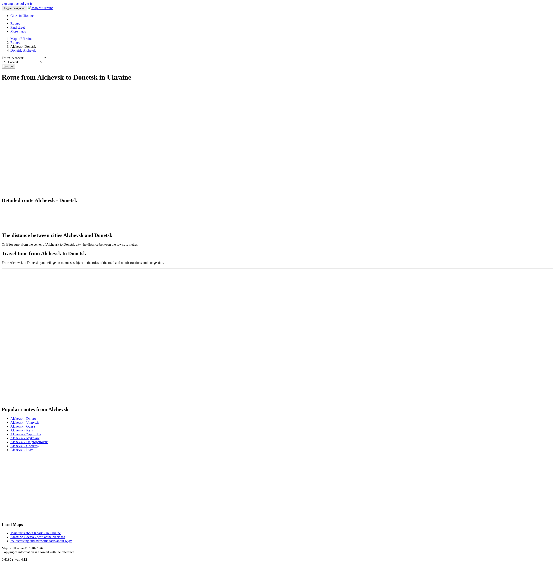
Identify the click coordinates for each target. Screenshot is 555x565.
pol (22, 3)
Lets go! (8, 66)
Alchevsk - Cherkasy (24, 446)
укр (4, 3)
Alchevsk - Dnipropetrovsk (29, 442)
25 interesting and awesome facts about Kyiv (41, 541)
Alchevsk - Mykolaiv (24, 438)
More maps (18, 31)
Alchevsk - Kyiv (21, 430)
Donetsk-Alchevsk (23, 50)
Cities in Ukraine (22, 16)
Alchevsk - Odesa (22, 426)
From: (6, 58)
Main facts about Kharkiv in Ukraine (35, 533)
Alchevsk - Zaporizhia (25, 434)
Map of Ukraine (42, 8)
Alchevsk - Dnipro (23, 418)
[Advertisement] (81, 96)
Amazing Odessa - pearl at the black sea (37, 537)
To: (4, 62)
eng (10, 3)
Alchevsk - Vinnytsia (24, 422)
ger (27, 3)
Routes (15, 23)
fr (31, 3)
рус (16, 3)
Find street (17, 27)
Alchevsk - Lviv (21, 450)
